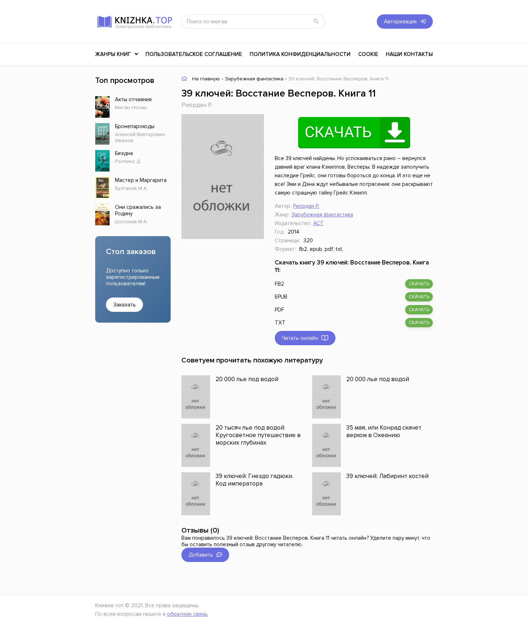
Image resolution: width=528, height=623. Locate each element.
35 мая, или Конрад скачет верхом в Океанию (383, 431)
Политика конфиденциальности (300, 54)
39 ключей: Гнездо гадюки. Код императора (254, 479)
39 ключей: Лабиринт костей (387, 476)
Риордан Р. (196, 105)
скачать (419, 284)
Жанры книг (113, 54)
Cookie (368, 54)
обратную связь (187, 614)
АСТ (318, 223)
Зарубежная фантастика (322, 214)
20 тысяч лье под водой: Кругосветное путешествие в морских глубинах (258, 435)
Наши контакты (409, 54)
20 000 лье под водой (247, 379)
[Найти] (316, 21)
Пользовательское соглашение (193, 54)
